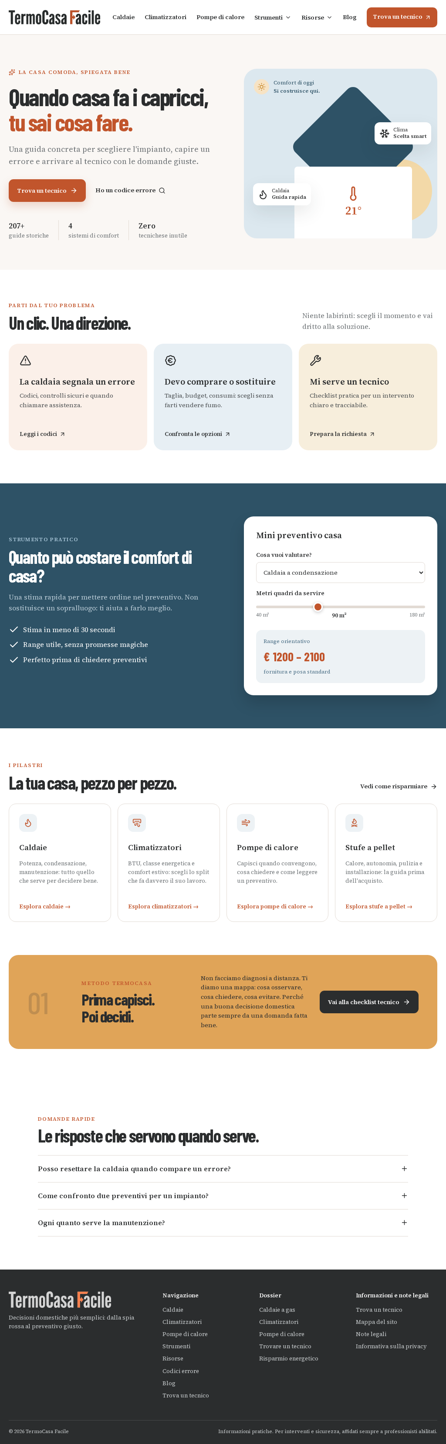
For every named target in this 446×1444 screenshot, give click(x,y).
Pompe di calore (220, 17)
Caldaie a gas (277, 1309)
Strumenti (268, 17)
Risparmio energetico (288, 1358)
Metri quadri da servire (290, 593)
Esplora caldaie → (45, 906)
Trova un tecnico (397, 16)
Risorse (312, 17)
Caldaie (123, 17)
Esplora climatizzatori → (163, 906)
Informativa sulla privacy (391, 1346)
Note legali (371, 1334)
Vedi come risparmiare (393, 786)
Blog (350, 17)
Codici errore (180, 1371)
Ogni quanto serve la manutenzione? (101, 1222)
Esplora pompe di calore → (275, 906)
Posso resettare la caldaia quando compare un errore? (134, 1168)
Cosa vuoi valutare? (284, 555)
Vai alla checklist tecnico (363, 1002)
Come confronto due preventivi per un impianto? (123, 1195)
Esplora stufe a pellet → (378, 906)
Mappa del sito (376, 1322)
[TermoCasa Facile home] (54, 17)
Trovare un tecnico (285, 1346)
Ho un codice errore (125, 190)
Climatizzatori (165, 17)
